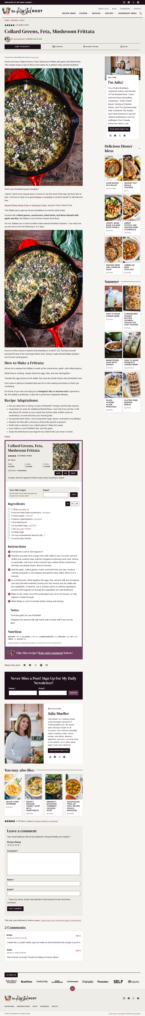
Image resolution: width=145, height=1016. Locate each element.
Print (73, 473)
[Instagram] (124, 2)
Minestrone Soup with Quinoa (112, 362)
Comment (12, 851)
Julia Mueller (19, 39)
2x (72, 504)
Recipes (14, 20)
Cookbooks (125, 9)
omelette (48, 197)
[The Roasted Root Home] (22, 11)
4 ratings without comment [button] (45, 821)
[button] (6, 25)
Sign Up (73, 693)
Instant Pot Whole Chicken (130, 185)
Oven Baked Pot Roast (112, 184)
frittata (38, 197)
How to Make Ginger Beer (113, 315)
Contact (137, 9)
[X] (133, 2)
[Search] (140, 13)
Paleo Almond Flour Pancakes (111, 403)
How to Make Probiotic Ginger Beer (131, 362)
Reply (78, 936)
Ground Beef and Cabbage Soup (113, 267)
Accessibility (121, 1013)
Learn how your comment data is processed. (61, 920)
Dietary (109, 13)
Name (12, 688)
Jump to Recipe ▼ (22, 46)
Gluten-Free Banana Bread (131, 402)
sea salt (19, 529)
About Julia (103, 9)
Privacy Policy (113, 1013)
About (35, 1006)
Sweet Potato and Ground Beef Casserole (131, 226)
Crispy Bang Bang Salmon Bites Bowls (113, 225)
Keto (22, 20)
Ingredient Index (127, 13)
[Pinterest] (138, 2)
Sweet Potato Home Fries (17, 205)
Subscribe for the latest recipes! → (19, 2)
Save (58, 473)
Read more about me (119, 129)
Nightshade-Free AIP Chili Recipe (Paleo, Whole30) (73, 806)
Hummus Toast (39, 205)
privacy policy (35, 57)
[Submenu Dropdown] (89, 13)
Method (96, 13)
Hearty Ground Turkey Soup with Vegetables (33, 806)
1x (68, 504)
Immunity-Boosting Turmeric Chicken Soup (52, 806)
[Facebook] (128, 2)
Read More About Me (59, 750)
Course (83, 13)
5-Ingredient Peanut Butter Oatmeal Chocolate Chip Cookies (131, 319)
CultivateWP (136, 1013)
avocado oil (23, 509)
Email (46, 490)
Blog (114, 9)
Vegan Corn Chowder (12, 803)
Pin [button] (65, 473)
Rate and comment (51, 653)
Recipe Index (69, 13)
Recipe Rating (14, 842)
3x (77, 504)
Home (7, 20)
